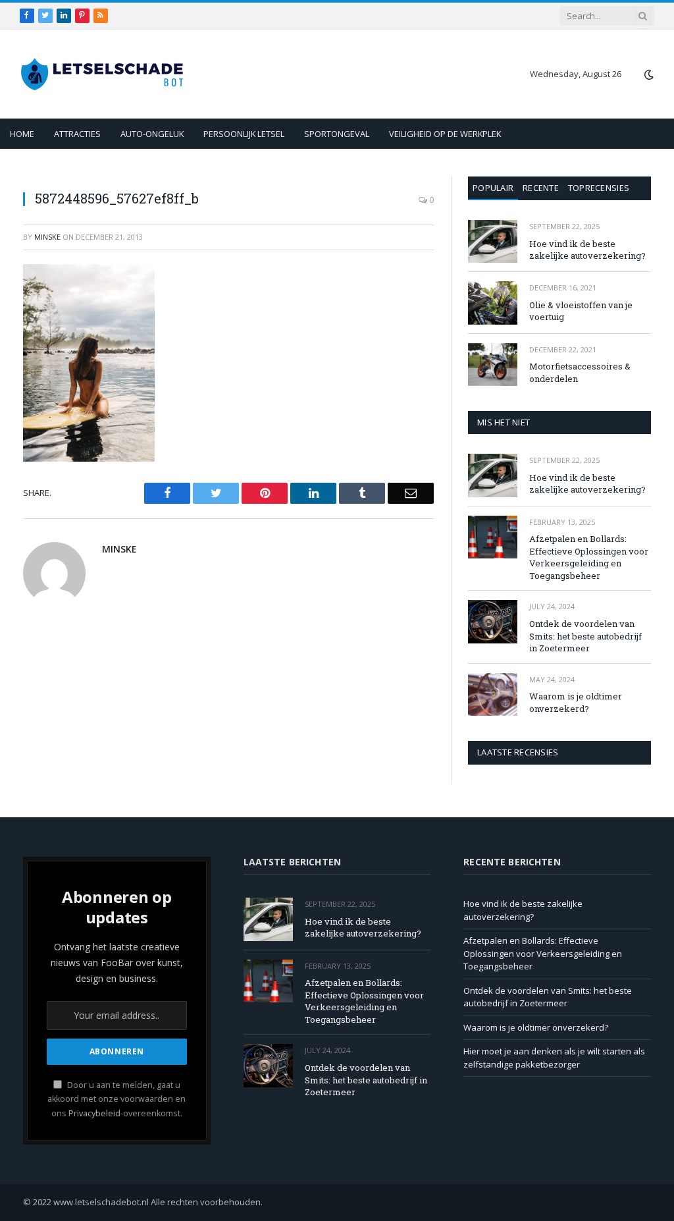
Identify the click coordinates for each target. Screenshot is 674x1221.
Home (22, 134)
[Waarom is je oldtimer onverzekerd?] (492, 694)
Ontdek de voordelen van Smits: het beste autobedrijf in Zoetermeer (585, 636)
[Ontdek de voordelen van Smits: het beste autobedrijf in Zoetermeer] (492, 621)
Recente (541, 188)
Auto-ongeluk (152, 134)
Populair (493, 188)
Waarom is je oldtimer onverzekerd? (575, 702)
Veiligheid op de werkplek (445, 134)
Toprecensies (598, 188)
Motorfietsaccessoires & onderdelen (580, 372)
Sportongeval (336, 134)
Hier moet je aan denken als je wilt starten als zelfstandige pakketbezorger (554, 1057)
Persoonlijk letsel (243, 134)
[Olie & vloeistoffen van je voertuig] (492, 302)
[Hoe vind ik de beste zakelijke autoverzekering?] (492, 241)
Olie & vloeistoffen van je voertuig (581, 311)
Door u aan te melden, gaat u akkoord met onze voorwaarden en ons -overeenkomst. (116, 1099)
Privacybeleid (94, 1113)
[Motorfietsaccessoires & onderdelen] (492, 364)
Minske (47, 237)
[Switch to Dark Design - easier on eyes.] (647, 74)
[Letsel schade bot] (102, 74)
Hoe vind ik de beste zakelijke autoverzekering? (587, 250)
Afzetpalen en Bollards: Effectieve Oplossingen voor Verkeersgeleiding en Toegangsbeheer (588, 557)
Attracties (77, 134)
